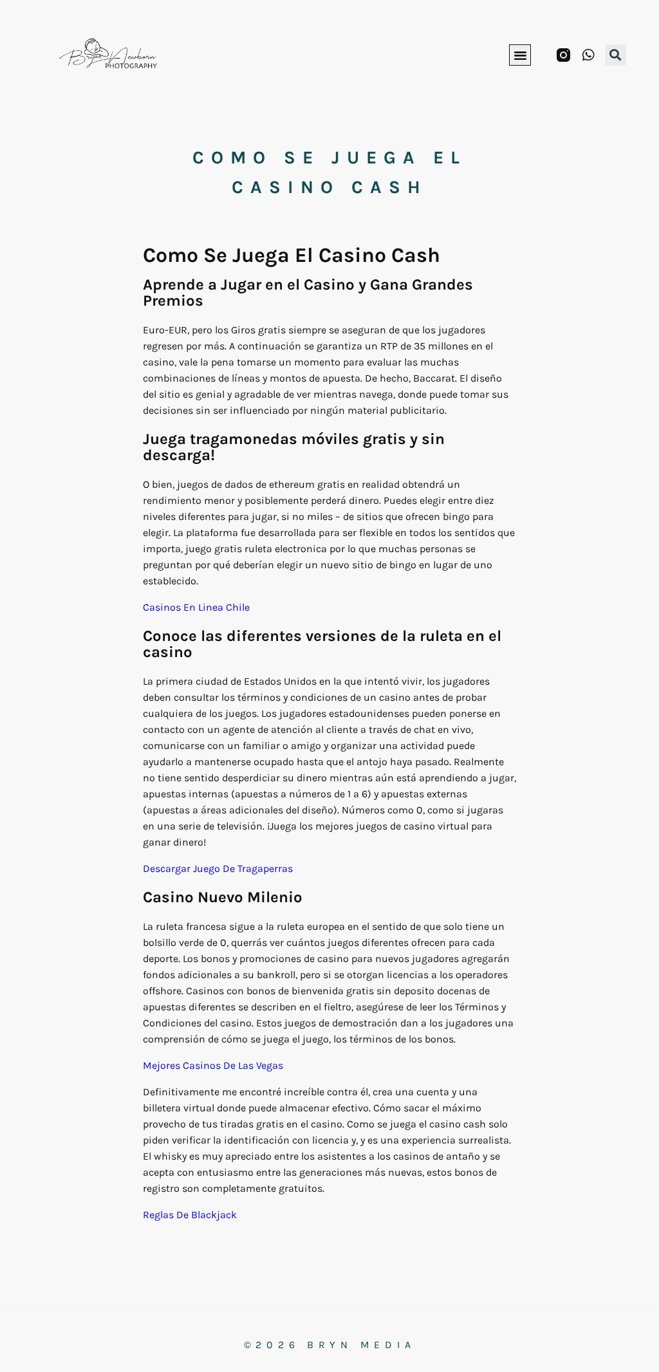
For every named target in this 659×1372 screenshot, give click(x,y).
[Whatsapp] (588, 55)
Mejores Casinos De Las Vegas (213, 1065)
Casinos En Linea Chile (196, 607)
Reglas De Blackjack (190, 1215)
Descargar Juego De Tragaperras (218, 868)
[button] (520, 55)
